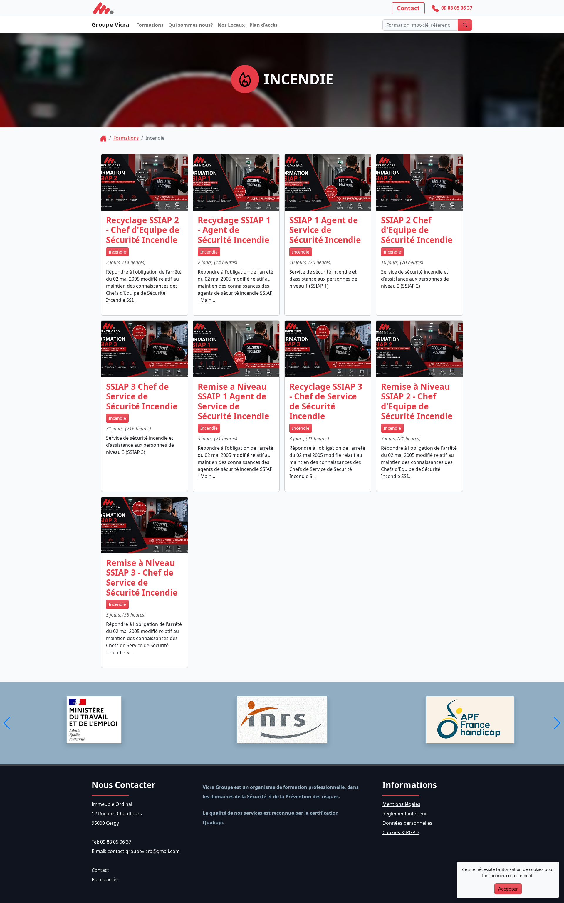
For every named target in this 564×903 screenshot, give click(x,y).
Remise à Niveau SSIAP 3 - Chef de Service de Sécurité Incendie (142, 577)
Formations (150, 25)
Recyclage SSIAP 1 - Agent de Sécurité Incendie (234, 230)
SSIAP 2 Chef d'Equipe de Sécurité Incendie (417, 230)
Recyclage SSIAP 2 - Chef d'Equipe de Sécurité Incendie (142, 230)
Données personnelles (407, 823)
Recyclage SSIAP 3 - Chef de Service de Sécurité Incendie (325, 401)
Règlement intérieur (404, 813)
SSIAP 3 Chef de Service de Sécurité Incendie (142, 396)
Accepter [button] (508, 889)
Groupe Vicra (110, 25)
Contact (408, 8)
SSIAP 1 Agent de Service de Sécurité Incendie (325, 230)
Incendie (117, 252)
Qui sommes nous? (190, 25)
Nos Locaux (231, 25)
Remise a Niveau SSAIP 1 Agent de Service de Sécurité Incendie (233, 401)
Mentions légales (401, 804)
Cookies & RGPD (400, 832)
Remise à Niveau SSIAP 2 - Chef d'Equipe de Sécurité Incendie (417, 401)
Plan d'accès (263, 25)
